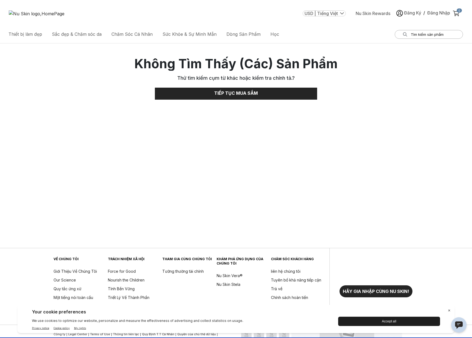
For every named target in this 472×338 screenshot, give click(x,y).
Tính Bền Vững (121, 288)
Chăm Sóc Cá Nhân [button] (132, 34)
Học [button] (274, 34)
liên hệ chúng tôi (285, 271)
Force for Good (122, 271)
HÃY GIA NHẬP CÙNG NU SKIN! (376, 291)
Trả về (276, 288)
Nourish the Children (126, 280)
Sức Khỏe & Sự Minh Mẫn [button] (190, 34)
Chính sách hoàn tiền (289, 297)
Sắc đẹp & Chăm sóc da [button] (77, 34)
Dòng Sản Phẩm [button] (243, 34)
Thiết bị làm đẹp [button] (25, 34)
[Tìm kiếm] (405, 34)
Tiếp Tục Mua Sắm (236, 93)
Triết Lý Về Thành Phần (128, 297)
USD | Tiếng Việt (321, 13)
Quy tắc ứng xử (67, 288)
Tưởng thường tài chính (183, 271)
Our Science (65, 280)
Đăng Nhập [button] (438, 13)
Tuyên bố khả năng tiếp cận (296, 280)
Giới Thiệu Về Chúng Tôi (75, 271)
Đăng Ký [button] (412, 13)
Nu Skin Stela (228, 284)
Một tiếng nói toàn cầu (73, 297)
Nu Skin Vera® (230, 275)
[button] (376, 291)
